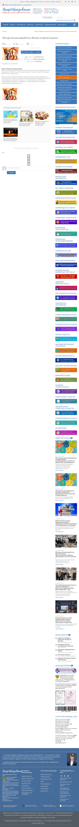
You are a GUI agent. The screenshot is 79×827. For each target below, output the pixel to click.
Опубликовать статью (66, 782)
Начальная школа (64, 90)
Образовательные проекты (64, 84)
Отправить (11, 172)
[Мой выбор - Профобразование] (66, 171)
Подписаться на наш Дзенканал (65, 778)
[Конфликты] (66, 309)
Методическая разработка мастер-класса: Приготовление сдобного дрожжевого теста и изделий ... (65, 555)
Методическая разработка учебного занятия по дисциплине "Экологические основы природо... (65, 493)
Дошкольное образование (64, 87)
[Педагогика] (66, 222)
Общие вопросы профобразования (66, 656)
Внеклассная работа (38, 59)
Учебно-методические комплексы (64, 64)
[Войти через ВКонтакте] (28, 158)
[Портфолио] (66, 379)
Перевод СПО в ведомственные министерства (67, 658)
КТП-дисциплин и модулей (64, 56)
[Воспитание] (66, 202)
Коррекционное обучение (64, 97)
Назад (4, 31)
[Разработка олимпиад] (66, 192)
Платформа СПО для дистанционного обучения (65, 645)
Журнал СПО (44, 791)
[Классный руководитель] (66, 264)
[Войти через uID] (28, 155)
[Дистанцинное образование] (66, 288)
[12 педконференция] (66, 432)
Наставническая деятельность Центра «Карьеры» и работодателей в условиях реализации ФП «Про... (65, 587)
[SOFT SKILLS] (66, 276)
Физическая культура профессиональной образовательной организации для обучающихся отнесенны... (66, 523)
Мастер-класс (64, 80)
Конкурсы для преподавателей (64, 792)
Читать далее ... (59, 470)
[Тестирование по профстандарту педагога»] (66, 401)
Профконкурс (44, 786)
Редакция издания (27, 776)
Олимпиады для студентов (64, 800)
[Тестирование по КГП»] (66, 412)
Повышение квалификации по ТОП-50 (66, 650)
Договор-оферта (26, 781)
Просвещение (44, 788)
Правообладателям (27, 790)
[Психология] (66, 328)
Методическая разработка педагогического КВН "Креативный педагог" (26, 118)
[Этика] (66, 319)
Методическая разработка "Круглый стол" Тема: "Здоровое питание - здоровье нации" (42, 118)
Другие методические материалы (64, 101)
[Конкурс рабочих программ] (66, 161)
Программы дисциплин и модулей (64, 51)
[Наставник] (66, 151)
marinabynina (38, 61)
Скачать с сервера (32, 52)
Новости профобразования (65, 642)
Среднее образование (64, 94)
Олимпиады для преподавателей (64, 788)
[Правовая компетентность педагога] (66, 391)
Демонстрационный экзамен (65, 652)
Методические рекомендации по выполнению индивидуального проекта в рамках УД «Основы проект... (65, 460)
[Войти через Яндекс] (28, 161)
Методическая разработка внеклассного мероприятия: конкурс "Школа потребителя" (11, 117)
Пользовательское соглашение (27, 793)
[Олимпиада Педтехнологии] (66, 233)
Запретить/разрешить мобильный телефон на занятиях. (64, 639)
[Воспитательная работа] (66, 182)
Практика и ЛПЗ (64, 74)
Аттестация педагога (64, 654)
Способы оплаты (26, 783)
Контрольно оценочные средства (64, 60)
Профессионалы (45, 776)
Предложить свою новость (65, 785)
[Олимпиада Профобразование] (66, 245)
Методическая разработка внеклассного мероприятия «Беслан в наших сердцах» (11, 134)
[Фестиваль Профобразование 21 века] (66, 422)
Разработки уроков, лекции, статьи (64, 69)
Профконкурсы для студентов (65, 796)
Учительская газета (46, 779)
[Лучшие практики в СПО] (66, 141)
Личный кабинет (47, 17)
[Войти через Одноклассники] (28, 164)
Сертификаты (25, 785)
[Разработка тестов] (66, 255)
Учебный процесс (62, 647)
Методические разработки (64, 47)
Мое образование (46, 784)
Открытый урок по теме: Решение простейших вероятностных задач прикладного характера (63, 620)
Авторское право (26, 788)
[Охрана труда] (66, 338)
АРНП (42, 781)
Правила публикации (27, 778)
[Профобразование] (66, 132)
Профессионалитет (46, 774)
